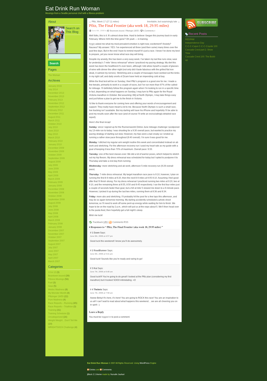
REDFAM (189, 39)
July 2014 (53, 89)
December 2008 (56, 189)
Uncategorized (55, 317)
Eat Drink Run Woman (72, 8)
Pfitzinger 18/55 (132, 31)
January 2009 (55, 185)
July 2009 (53, 165)
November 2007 (56, 234)
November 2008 (56, 192)
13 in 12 (52, 272)
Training (52, 310)
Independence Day (194, 43)
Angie (92, 44)
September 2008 (56, 199)
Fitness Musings (56, 279)
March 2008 (54, 220)
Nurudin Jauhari (117, 374)
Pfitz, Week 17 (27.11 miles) (105, 21)
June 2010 (53, 130)
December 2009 (56, 148)
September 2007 (56, 240)
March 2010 (54, 137)
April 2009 (53, 175)
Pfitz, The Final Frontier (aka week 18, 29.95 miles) (129, 25)
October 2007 (55, 237)
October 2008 (55, 196)
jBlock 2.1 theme (94, 374)
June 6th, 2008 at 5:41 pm (101, 254)
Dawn (97, 232)
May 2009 (53, 172)
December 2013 (56, 93)
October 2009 (55, 155)
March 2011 (54, 120)
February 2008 (55, 223)
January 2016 (55, 86)
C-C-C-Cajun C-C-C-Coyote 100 (201, 46)
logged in (106, 317)
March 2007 (54, 261)
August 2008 (54, 203)
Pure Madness (55, 299)
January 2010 (55, 144)
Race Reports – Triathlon (60, 306)
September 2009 (56, 158)
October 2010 (55, 124)
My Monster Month (57, 293)
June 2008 (53, 210)
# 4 (92, 289)
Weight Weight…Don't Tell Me (62, 320)
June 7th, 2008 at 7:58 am (101, 293)
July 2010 (53, 127)
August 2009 (54, 161)
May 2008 (53, 213)
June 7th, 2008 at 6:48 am (101, 272)
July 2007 (53, 247)
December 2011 (56, 113)
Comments (107, 369)
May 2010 (53, 134)
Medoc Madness (56, 289)
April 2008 (53, 216)
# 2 (92, 250)
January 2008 (55, 227)
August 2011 (54, 117)
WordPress (145, 363)
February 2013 (55, 100)
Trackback (100, 222)
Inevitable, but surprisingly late (162, 21)
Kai (95, 268)
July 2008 (53, 206)
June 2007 (53, 251)
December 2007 (56, 230)
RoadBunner (100, 250)
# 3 (92, 268)
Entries (92, 369)
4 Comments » (149, 31)
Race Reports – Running (60, 303)
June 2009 (53, 168)
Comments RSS (120, 222)
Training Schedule (57, 313)
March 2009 (54, 179)
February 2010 (55, 141)
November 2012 (56, 103)
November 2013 (56, 96)
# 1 (92, 232)
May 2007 (53, 254)
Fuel (50, 282)
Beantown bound (117, 31)
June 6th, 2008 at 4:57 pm (101, 236)
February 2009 (55, 182)
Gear (50, 286)
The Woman (54, 75)
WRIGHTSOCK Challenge (61, 327)
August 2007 (54, 244)
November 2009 (56, 151)
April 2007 (53, 258)
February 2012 (55, 110)
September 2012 (56, 106)
